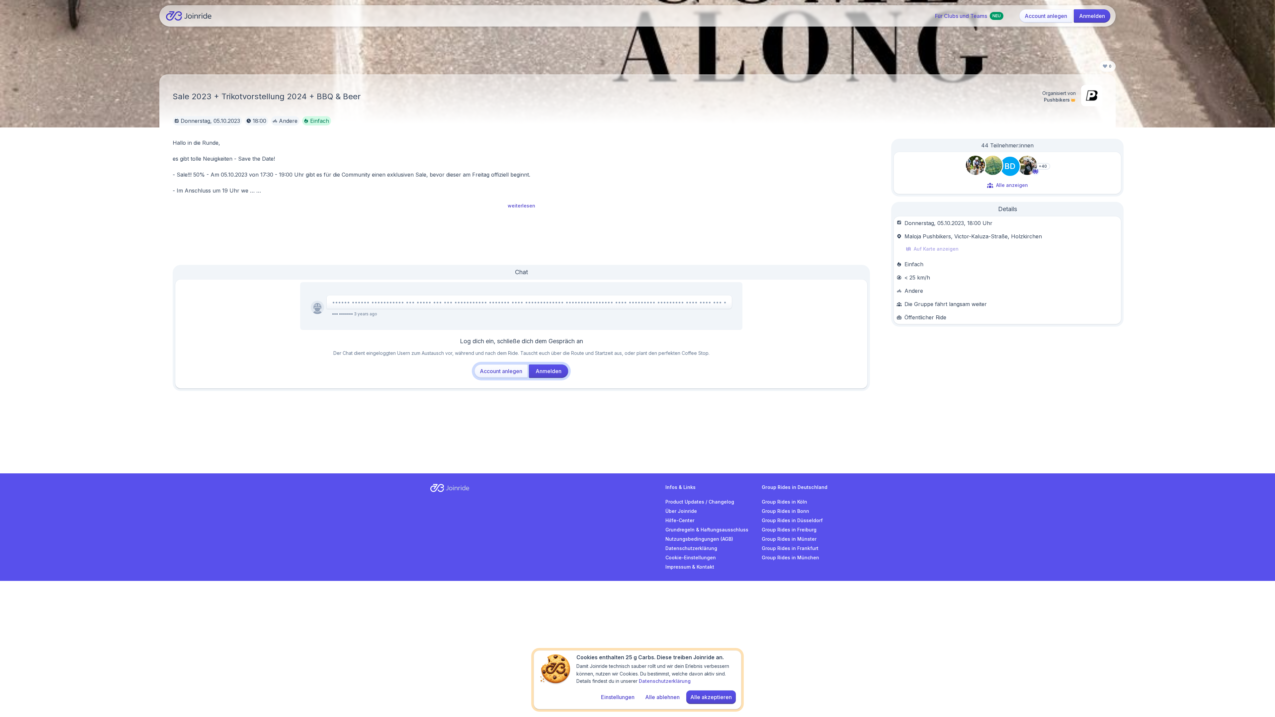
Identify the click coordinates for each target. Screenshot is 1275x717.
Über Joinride (681, 511)
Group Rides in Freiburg (789, 529)
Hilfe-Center (679, 520)
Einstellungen (618, 697)
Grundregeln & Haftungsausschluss (706, 529)
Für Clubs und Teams (968, 16)
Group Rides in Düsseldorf (792, 520)
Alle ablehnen (662, 697)
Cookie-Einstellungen (690, 557)
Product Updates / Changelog (699, 502)
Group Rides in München (790, 557)
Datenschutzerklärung (691, 548)
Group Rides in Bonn (785, 511)
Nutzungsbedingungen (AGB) (699, 539)
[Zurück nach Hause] (189, 16)
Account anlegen (1046, 16)
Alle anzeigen (1012, 185)
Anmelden (1092, 16)
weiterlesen (521, 205)
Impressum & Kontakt (689, 567)
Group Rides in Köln (784, 502)
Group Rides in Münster (789, 539)
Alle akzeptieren (711, 697)
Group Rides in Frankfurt (790, 548)
